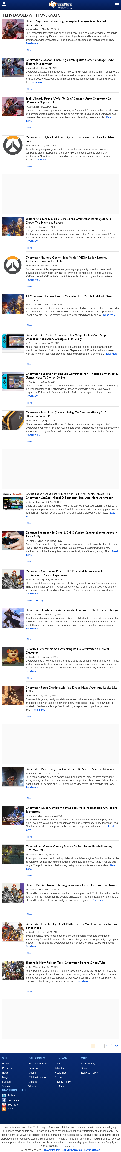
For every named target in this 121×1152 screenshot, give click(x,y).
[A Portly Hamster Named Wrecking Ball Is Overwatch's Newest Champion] (13, 656)
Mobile (32, 1072)
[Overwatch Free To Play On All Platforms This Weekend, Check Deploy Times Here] (13, 931)
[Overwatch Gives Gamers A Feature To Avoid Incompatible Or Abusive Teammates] (13, 815)
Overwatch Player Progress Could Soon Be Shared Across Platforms (70, 769)
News (29, 50)
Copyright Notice (72, 1150)
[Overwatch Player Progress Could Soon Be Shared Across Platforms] (13, 776)
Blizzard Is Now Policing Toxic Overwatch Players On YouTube (65, 962)
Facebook (13, 1100)
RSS (10, 1109)
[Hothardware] (60, 5)
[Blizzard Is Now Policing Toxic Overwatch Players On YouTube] (13, 970)
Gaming (39, 600)
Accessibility (88, 1063)
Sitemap (6, 1086)
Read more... (33, 43)
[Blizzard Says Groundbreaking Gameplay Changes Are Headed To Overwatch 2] (13, 29)
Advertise (60, 1068)
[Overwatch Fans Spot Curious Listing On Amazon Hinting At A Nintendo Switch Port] (13, 420)
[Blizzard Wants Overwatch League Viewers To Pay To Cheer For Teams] (13, 893)
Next (115, 1046)
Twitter (11, 1095)
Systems (33, 1068)
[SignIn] (6, 4)
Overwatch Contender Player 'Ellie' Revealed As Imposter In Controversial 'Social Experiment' (65, 573)
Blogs (5, 1077)
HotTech (59, 1086)
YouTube (13, 1104)
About (58, 1063)
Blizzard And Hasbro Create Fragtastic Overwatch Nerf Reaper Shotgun (72, 610)
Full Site (6, 1082)
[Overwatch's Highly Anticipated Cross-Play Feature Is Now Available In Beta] (13, 145)
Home (5, 1063)
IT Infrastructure (37, 1077)
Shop (84, 1068)
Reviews (7, 1068)
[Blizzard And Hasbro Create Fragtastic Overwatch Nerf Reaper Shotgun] (13, 618)
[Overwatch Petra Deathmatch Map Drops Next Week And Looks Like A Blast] (13, 695)
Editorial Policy (89, 1072)
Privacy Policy (63, 1082)
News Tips (60, 1072)
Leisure (32, 1082)
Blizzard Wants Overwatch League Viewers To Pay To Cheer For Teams (71, 885)
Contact (59, 1077)
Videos (32, 1086)
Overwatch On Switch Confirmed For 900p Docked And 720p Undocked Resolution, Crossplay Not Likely (66, 337)
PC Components (37, 1063)
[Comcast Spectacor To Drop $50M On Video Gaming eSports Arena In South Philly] (13, 540)
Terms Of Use (92, 1150)
